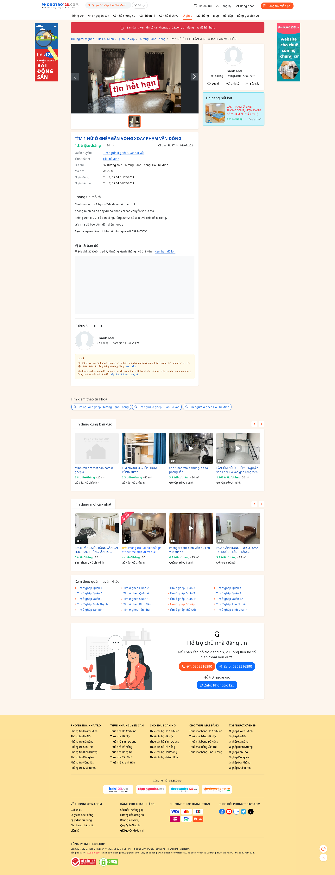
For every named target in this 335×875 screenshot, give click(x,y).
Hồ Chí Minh (111, 159)
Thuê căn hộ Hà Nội (161, 736)
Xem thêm (131, 366)
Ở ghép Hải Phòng (239, 762)
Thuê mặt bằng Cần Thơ (203, 747)
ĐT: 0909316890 (199, 666)
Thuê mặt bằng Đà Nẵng (203, 741)
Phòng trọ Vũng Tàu (82, 762)
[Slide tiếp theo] (192, 76)
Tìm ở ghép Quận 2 (136, 588)
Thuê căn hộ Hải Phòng (163, 752)
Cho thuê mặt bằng (204, 725)
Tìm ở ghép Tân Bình (90, 609)
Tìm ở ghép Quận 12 (229, 599)
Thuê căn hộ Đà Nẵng (162, 747)
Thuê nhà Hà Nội (120, 736)
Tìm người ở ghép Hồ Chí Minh (209, 407)
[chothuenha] (151, 789)
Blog (216, 15)
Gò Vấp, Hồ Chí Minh (87, 482)
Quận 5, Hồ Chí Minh (181, 562)
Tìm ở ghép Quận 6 (136, 593)
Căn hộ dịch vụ (169, 15)
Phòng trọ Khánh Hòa (83, 768)
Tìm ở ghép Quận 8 (228, 593)
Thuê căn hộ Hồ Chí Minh (164, 731)
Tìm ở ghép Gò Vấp (182, 604)
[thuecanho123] (184, 789)
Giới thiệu (76, 810)
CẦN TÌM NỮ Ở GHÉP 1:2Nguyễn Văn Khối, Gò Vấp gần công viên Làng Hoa (237, 470)
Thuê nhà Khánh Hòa (122, 762)
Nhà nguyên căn (98, 15)
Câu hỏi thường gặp (131, 810)
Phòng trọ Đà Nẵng (82, 741)
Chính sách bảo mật (82, 825)
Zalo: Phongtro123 (219, 685)
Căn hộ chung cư (124, 15)
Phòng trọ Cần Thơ (82, 747)
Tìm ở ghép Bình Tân (137, 604)
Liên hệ (75, 830)
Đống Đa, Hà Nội (226, 562)
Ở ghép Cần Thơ (238, 752)
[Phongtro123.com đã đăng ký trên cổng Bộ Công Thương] (83, 862)
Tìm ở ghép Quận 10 (136, 599)
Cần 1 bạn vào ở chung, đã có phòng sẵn (188, 470)
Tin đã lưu (205, 6)
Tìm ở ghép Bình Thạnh (92, 604)
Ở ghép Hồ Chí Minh (241, 731)
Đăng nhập (247, 6)
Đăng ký (226, 6)
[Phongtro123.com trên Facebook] (222, 813)
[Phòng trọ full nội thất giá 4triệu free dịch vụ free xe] (144, 528)
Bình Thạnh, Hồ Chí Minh (89, 562)
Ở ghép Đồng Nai (239, 757)
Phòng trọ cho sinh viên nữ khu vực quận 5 (189, 550)
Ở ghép (187, 15)
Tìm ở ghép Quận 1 (89, 588)
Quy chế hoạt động (82, 815)
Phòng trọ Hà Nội (81, 736)
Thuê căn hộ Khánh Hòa (164, 757)
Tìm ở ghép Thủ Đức (183, 609)
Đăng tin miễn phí (279, 6)
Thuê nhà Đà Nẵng (121, 747)
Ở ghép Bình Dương (241, 747)
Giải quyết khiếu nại (131, 830)
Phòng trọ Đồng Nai (82, 757)
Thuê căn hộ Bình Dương (164, 741)
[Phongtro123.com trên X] (243, 813)
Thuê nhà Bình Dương (123, 741)
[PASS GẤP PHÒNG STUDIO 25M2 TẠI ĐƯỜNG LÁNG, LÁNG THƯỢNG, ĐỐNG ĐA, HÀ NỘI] (238, 528)
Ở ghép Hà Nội (237, 736)
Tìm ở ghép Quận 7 (182, 593)
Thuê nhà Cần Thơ (120, 757)
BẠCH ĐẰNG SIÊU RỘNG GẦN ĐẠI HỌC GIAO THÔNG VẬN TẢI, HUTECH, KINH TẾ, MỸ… (96, 550)
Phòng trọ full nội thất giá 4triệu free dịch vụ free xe (141, 550)
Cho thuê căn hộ (163, 725)
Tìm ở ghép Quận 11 (183, 599)
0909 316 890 (93, 852)
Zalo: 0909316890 (238, 666)
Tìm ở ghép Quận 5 (89, 593)
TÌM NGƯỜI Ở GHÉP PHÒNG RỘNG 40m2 (140, 470)
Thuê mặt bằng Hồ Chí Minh (205, 731)
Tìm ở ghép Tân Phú (136, 609)
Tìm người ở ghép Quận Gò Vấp (123, 153)
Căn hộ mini (147, 15)
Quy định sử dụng (81, 820)
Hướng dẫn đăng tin (132, 815)
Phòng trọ (77, 15)
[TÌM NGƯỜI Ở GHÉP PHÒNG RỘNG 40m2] (144, 448)
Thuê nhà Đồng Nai (121, 752)
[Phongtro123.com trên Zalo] (236, 813)
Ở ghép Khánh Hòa (240, 768)
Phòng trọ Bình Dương (84, 752)
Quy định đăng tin (130, 825)
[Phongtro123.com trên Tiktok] (251, 813)
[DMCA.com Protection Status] (108, 862)
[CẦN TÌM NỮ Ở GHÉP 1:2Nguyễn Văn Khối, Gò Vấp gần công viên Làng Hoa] (238, 448)
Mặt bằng (202, 15)
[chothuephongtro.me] (217, 789)
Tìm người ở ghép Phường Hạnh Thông (103, 407)
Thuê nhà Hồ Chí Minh (123, 731)
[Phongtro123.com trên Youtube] (229, 813)
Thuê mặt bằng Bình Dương (205, 752)
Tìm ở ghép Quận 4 (228, 588)
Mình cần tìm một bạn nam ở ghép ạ (94, 470)
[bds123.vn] (118, 789)
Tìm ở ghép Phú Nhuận (231, 604)
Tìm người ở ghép (242, 725)
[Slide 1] (134, 121)
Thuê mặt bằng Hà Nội (202, 736)
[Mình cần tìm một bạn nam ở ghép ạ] (97, 448)
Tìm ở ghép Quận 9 (89, 599)
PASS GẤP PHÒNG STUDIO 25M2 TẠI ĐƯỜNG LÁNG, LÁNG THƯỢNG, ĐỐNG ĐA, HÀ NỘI (237, 550)
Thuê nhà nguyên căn (127, 725)
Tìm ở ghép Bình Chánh (231, 609)
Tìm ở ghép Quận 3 (182, 588)
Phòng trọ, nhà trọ (86, 725)
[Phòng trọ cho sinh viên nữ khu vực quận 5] (191, 528)
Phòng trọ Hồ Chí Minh (84, 731)
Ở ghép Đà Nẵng (239, 741)
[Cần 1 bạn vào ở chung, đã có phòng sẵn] (191, 448)
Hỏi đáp (228, 15)
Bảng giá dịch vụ (248, 15)
